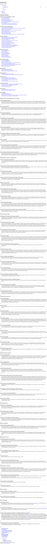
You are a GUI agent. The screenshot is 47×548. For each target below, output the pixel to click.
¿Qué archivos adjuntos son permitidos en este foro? (8, 89)
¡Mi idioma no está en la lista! (5, 30)
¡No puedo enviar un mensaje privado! (6, 69)
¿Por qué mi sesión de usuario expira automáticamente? (9, 23)
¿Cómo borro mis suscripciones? (5, 86)
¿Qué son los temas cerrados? (5, 56)
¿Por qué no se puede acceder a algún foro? (7, 42)
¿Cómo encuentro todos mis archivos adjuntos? (7, 90)
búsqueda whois (28, 514)
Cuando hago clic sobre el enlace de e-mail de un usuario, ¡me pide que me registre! (13, 34)
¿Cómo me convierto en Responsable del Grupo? (8, 63)
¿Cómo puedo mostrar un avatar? (6, 32)
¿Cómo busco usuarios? (4, 80)
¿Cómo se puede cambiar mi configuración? (7, 27)
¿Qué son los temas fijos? (5, 55)
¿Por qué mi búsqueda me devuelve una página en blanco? (9, 79)
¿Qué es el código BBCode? (5, 50)
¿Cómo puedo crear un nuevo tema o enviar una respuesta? (9, 37)
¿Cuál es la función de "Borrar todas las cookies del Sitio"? (9, 24)
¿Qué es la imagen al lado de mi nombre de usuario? (8, 31)
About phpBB (26, 504)
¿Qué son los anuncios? (4, 54)
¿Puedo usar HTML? (4, 51)
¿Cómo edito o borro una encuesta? (6, 41)
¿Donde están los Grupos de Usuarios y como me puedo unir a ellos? (11, 62)
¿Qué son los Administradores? (5, 60)
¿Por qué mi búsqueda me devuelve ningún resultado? (8, 78)
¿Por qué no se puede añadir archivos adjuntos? (8, 43)
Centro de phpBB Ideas (43, 508)
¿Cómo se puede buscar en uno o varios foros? (7, 77)
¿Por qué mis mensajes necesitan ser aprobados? (8, 46)
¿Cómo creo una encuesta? (5, 39)
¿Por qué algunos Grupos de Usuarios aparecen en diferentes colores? (11, 64)
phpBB (11, 185)
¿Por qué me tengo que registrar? (6, 17)
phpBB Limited (36, 503)
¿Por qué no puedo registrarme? (5, 19)
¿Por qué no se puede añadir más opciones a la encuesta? (9, 40)
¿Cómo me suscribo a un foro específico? (7, 85)
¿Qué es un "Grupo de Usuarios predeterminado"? (8, 65)
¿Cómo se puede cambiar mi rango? (6, 33)
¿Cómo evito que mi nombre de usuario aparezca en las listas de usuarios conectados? (13, 28)
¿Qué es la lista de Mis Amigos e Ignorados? (7, 73)
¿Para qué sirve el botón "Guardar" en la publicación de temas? (10, 45)
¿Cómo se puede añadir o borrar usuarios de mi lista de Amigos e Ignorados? (12, 74)
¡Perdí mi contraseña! (4, 22)
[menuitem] (5, 6)
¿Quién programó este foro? (5, 93)
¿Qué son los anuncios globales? (6, 53)
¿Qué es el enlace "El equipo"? (5, 66)
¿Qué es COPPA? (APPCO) (5, 18)
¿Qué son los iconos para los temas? (6, 57)
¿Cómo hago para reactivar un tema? (6, 47)
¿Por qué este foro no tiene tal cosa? (6, 94)
